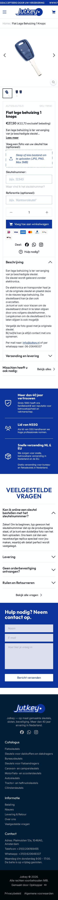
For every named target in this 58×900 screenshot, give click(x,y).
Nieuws (9, 809)
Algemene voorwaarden (38, 893)
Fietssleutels (12, 748)
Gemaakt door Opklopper (26, 885)
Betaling (10, 804)
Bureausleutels (13, 758)
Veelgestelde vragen (17, 824)
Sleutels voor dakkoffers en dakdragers (29, 753)
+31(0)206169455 (28, 848)
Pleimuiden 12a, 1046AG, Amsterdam (24, 842)
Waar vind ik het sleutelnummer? (25, 186)
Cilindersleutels (14, 787)
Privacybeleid (13, 893)
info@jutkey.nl (31, 342)
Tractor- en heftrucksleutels (21, 783)
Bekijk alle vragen (27, 595)
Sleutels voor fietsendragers (22, 763)
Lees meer (12, 137)
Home (6, 23)
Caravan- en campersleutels (22, 768)
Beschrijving (15, 262)
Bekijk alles (44, 369)
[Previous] (4, 55)
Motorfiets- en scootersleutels (23, 773)
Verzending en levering (22, 356)
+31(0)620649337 (30, 853)
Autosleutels (15, 105)
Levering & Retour (15, 814)
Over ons (10, 819)
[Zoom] (53, 82)
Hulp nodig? (31, 252)
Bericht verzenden (29, 677)
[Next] (54, 55)
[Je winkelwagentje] (53, 12)
